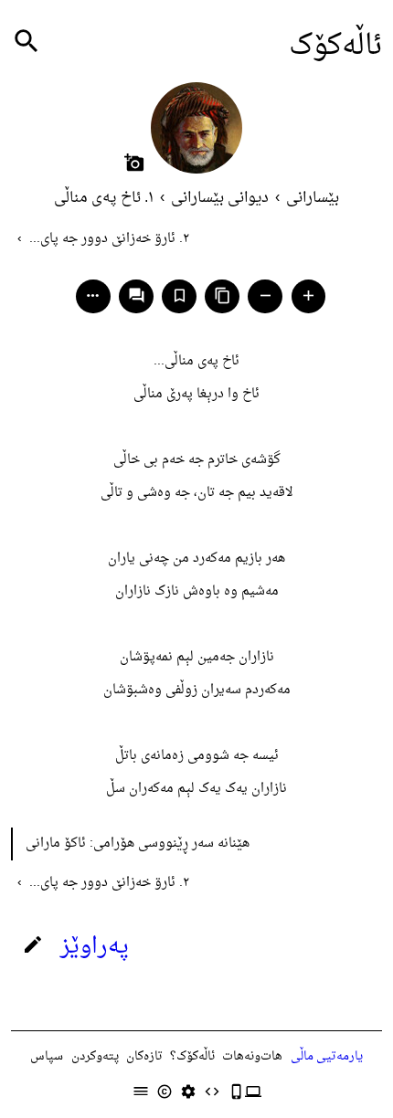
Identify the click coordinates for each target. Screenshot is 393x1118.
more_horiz (92, 295)
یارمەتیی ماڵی (327, 1056)
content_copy (222, 295)
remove (265, 295)
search (26, 41)
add (308, 295)
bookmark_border (179, 295)
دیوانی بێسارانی (220, 198)
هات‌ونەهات (252, 1056)
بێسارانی (312, 198)
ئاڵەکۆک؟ (192, 1056)
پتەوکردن (95, 1056)
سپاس (46, 1056)
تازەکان (144, 1056)
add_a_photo (134, 163)
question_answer (136, 295)
